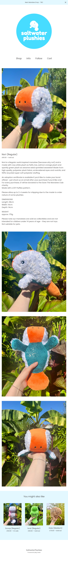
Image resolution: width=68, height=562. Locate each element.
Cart (50, 58)
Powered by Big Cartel (34, 552)
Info (28, 58)
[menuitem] (19, 58)
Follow (38, 58)
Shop (19, 58)
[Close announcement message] (65, 2)
